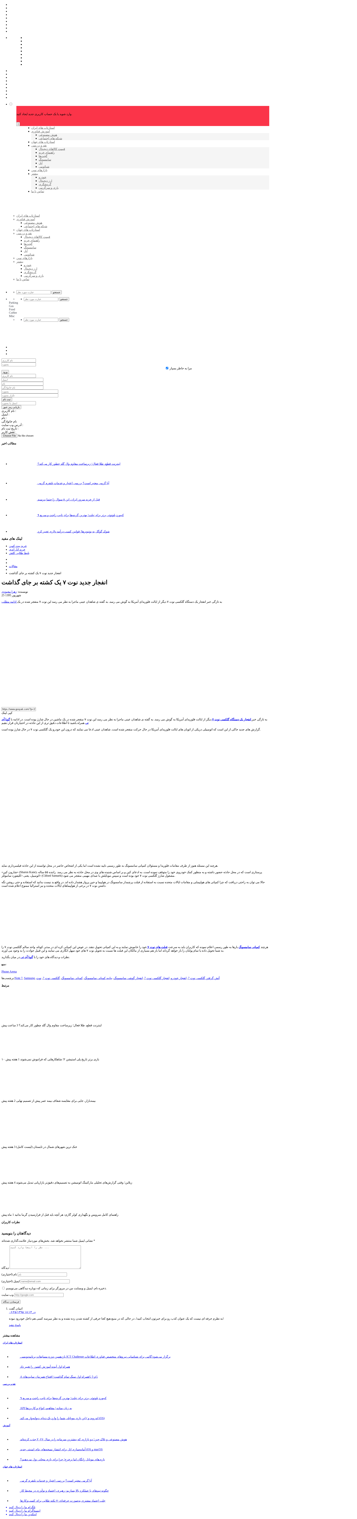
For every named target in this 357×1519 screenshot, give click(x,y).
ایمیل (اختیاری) (10, 1281)
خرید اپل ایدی (17, 549)
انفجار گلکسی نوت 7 (156, 978)
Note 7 (18, 978)
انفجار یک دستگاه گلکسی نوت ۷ (231, 719)
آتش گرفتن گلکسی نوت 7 (204, 978)
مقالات (13, 566)
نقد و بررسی (9, 1384)
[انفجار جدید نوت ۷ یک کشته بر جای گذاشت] (85, 702)
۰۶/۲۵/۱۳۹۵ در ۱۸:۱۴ (22, 1312)
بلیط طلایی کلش (19, 553)
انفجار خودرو (178, 978)
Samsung (29, 978)
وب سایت (7, 1294)
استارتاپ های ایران (12, 1342)
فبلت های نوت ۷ (157, 947)
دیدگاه (5, 1267)
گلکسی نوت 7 (51, 978)
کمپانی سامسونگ (249, 947)
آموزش (6, 1425)
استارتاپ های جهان (12, 1466)
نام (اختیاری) (9, 1274)
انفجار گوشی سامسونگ (128, 978)
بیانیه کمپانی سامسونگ (98, 978)
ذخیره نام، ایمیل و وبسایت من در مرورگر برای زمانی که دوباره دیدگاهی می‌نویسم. (56, 1288)
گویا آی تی (26, 957)
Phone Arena (9, 971)
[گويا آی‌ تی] (45, 221)
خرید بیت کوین (18, 546)
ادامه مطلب (9, 601)
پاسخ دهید (15, 1325)
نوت (38, 978)
